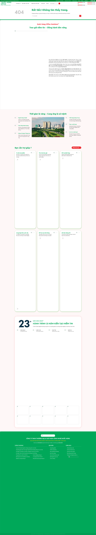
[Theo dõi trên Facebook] (89, 0)
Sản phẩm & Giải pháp (25, 3)
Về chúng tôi (18, 3)
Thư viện (82, 0)
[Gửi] (59, 3)
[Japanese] (94, 0)
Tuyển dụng (86, 0)
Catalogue (43, 3)
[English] (93, 0)
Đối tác (79, 0)
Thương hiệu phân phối (35, 3)
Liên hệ (47, 3)
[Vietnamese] (91, 0)
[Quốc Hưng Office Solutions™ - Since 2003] (7, 3)
